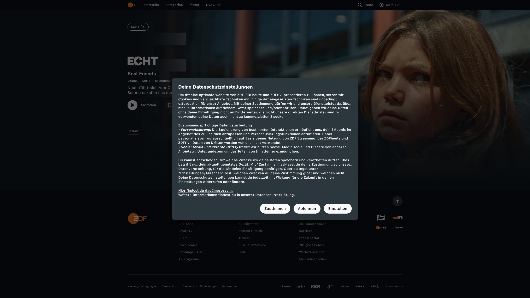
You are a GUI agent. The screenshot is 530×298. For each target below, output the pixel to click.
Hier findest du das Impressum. (205, 190)
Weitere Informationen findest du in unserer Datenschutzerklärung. (236, 195)
